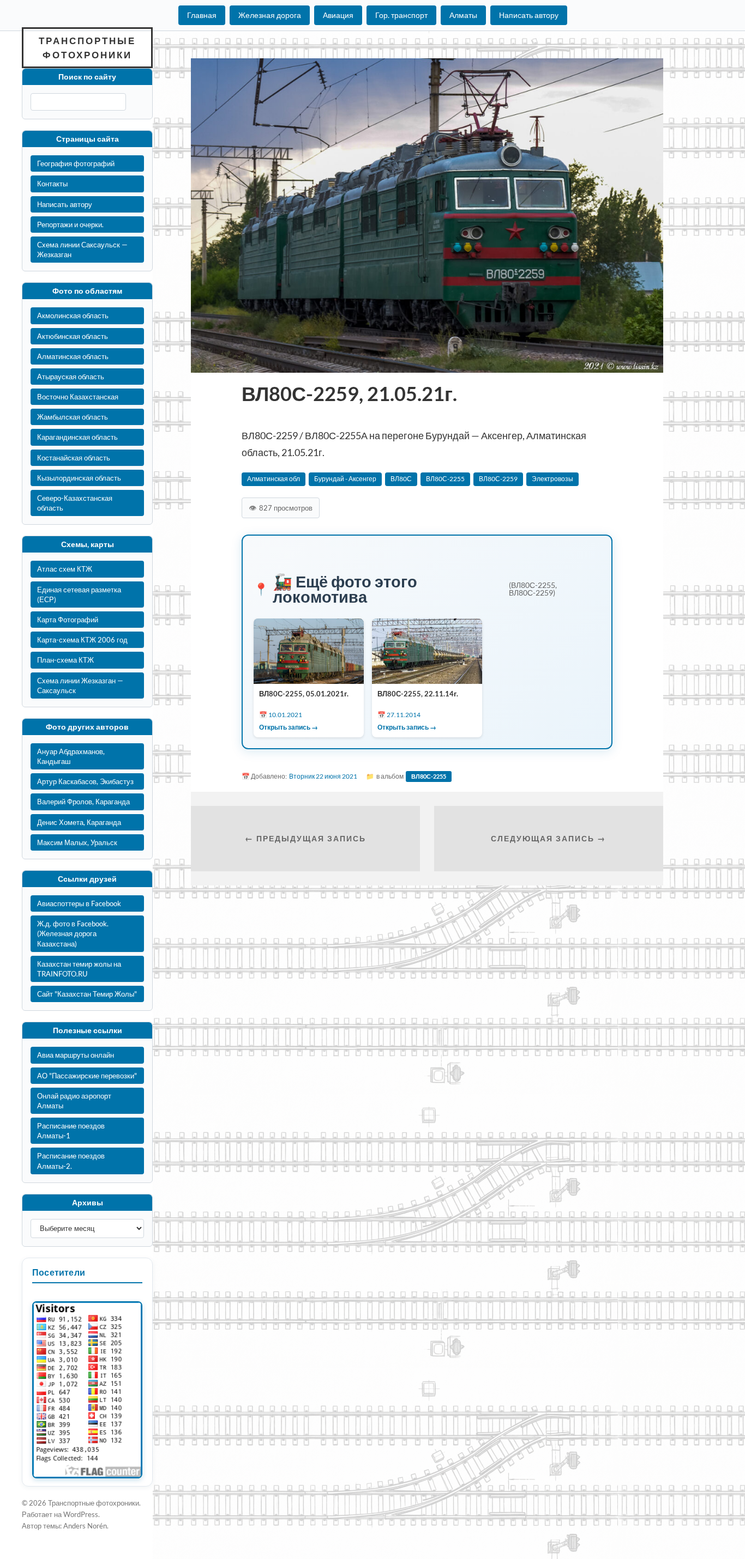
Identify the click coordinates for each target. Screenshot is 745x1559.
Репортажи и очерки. (70, 224)
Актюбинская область (72, 336)
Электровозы (552, 479)
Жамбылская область (72, 417)
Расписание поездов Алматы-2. (71, 1160)
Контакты (52, 183)
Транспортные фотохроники (87, 47)
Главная (202, 15)
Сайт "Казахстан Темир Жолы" (87, 994)
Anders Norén (85, 1525)
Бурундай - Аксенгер (345, 479)
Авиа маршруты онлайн (75, 1055)
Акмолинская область (73, 315)
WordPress (80, 1514)
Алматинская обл (273, 479)
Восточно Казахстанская (77, 396)
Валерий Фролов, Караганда (83, 801)
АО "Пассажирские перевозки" (87, 1075)
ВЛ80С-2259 (498, 479)
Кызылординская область (79, 478)
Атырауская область (70, 376)
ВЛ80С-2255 (445, 479)
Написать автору (528, 15)
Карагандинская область (77, 437)
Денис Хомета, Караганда (79, 822)
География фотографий (76, 163)
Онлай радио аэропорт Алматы (74, 1100)
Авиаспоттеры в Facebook (79, 903)
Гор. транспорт (401, 15)
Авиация (338, 15)
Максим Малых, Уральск (77, 842)
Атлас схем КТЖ (64, 569)
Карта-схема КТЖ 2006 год (82, 639)
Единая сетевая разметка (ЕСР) (79, 594)
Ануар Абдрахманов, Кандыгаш (71, 756)
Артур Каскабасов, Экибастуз (85, 781)
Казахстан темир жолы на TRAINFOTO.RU (79, 969)
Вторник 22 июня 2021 (323, 776)
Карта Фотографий (67, 619)
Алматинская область (73, 356)
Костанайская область (73, 457)
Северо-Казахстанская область (74, 503)
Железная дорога (269, 15)
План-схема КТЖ (65, 660)
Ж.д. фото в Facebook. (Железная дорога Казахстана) (73, 933)
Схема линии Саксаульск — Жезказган (82, 249)
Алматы (463, 15)
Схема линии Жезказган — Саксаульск (80, 685)
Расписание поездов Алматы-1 (71, 1130)
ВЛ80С (401, 479)
